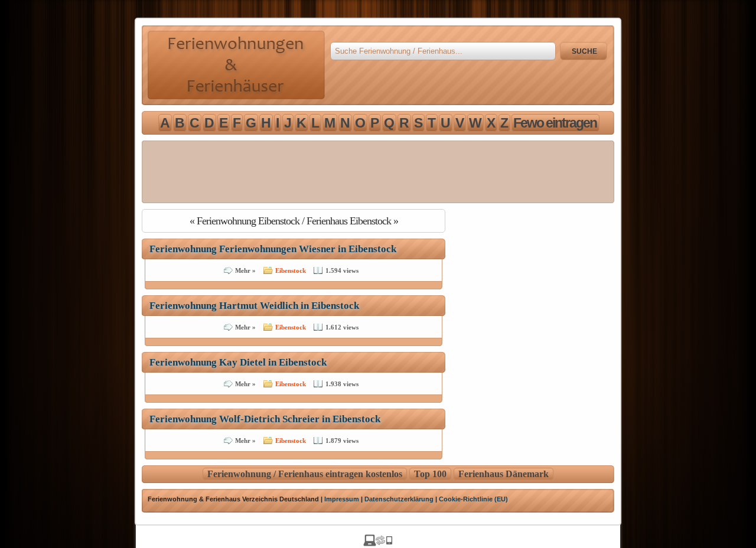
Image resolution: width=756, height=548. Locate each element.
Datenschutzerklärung (399, 499)
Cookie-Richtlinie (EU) (473, 499)
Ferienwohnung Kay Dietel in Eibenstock (238, 362)
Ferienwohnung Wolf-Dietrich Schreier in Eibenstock (264, 419)
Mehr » (245, 270)
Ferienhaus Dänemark (503, 474)
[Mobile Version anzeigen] (378, 543)
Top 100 (430, 474)
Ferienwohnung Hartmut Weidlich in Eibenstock (254, 305)
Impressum (341, 499)
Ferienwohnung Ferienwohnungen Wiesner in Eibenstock (272, 249)
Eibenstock (290, 270)
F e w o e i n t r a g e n (554, 123)
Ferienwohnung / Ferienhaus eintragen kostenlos (304, 474)
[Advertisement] (378, 171)
